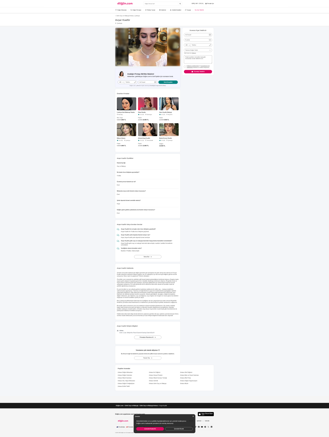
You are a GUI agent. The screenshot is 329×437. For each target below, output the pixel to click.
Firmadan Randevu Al (146, 337)
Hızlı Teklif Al (200, 10)
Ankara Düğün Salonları (125, 375)
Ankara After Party (185, 378)
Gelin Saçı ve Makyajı (131, 405)
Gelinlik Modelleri (176, 10)
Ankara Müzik (184, 383)
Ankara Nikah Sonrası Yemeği (158, 378)
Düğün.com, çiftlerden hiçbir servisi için (148, 85)
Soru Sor (146, 256)
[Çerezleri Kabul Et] (193, 416)
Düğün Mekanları (122, 10)
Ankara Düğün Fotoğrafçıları (126, 383)
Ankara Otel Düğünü (186, 372)
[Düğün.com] (125, 4)
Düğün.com (119, 405)
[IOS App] (206, 414)
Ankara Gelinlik (153, 380)
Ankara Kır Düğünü (154, 372)
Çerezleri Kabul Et (150, 429)
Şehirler (199, 421)
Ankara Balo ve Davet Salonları (189, 375)
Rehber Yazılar (151, 10)
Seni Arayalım (168, 82)
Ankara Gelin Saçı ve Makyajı (157, 383)
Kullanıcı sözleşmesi (193, 66)
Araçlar (189, 10)
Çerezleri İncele (179, 429)
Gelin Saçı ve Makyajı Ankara (149, 405)
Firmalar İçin (210, 3)
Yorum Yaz (146, 358)
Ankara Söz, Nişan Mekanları (126, 380)
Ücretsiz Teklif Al (199, 71)
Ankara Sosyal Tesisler (156, 375)
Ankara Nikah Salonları (125, 378)
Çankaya (137, 15)
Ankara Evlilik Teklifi (124, 386)
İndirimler (163, 10)
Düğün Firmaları (137, 10)
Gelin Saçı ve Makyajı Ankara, (125, 15)
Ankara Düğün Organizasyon (188, 380)
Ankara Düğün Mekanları (125, 372)
